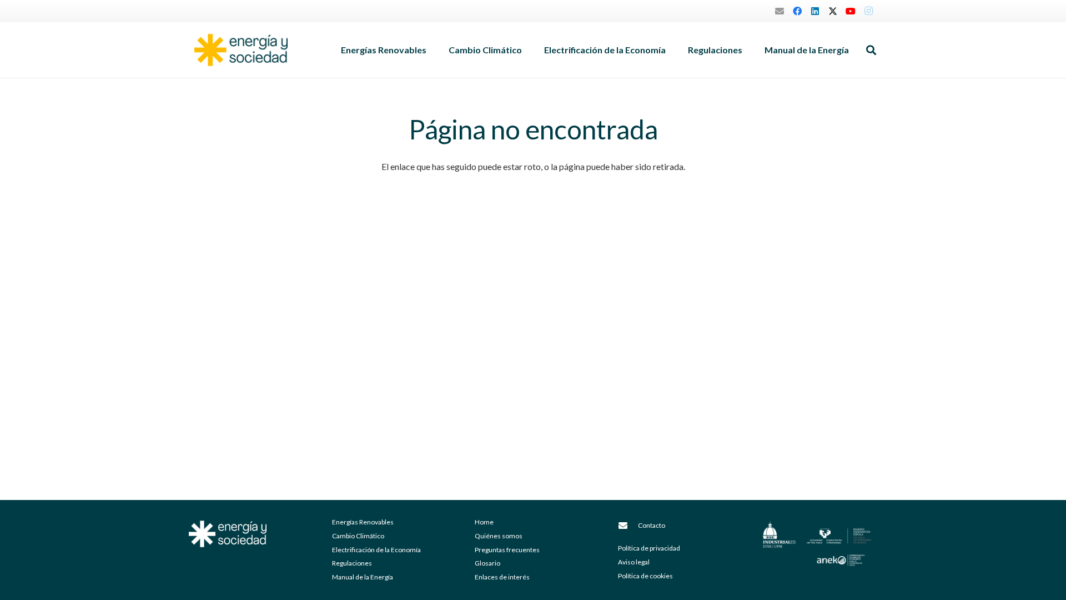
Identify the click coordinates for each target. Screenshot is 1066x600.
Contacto (651, 525)
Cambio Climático (358, 536)
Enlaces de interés (502, 577)
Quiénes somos (498, 536)
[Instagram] (868, 11)
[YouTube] (850, 11)
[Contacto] (628, 525)
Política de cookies (645, 576)
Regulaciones (352, 563)
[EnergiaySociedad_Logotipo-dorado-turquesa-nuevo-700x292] (241, 50)
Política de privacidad (649, 548)
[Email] (779, 11)
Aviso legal (634, 562)
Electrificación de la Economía (376, 550)
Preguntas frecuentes (507, 550)
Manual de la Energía (362, 577)
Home (484, 522)
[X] (833, 11)
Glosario (487, 563)
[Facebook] (797, 11)
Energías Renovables (363, 522)
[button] (432, 50)
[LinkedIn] (815, 11)
